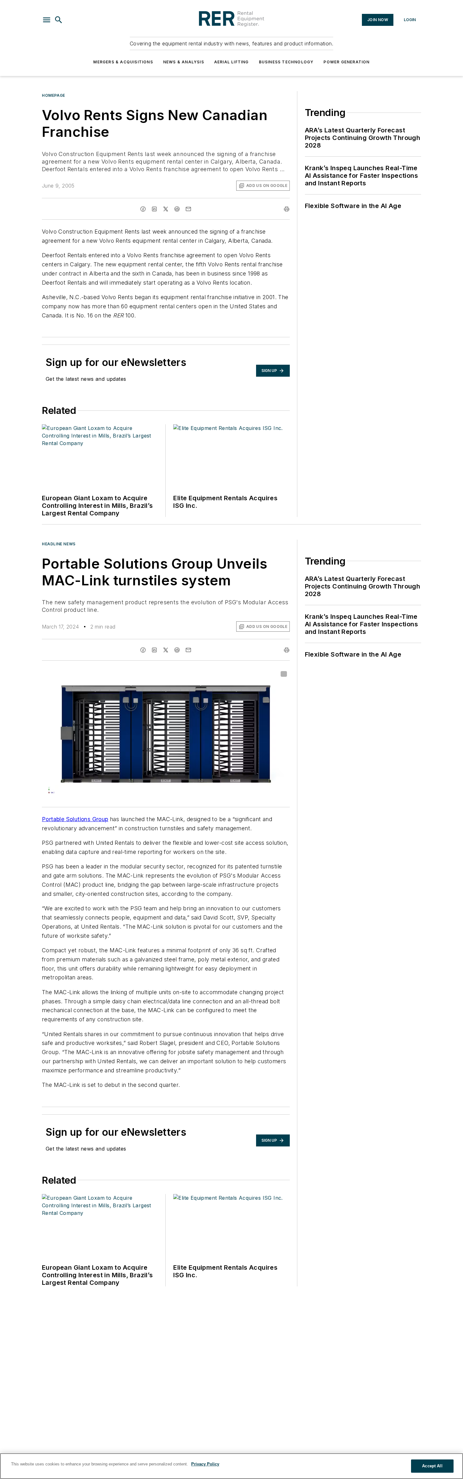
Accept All (432, 1466)
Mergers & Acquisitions (123, 62)
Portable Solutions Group (75, 819)
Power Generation (346, 62)
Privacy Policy (205, 1464)
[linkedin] (154, 209)
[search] (58, 20)
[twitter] (166, 209)
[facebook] (143, 209)
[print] (286, 209)
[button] (46, 20)
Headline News (59, 544)
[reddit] (177, 209)
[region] (231, 1466)
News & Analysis (183, 62)
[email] (188, 209)
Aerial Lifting (231, 62)
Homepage (53, 95)
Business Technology (286, 62)
